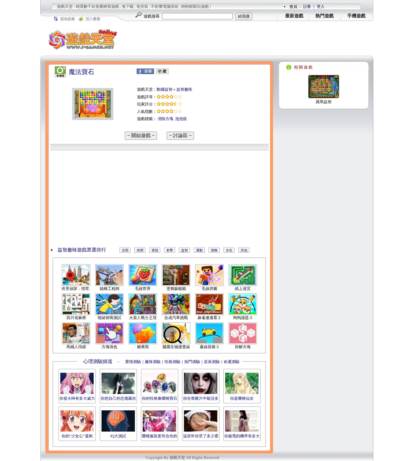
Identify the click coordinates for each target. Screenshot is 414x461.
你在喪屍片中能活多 (201, 398)
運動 (199, 250)
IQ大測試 (118, 436)
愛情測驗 (132, 361)
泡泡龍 (181, 118)
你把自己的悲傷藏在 (118, 398)
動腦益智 (164, 89)
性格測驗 (172, 361)
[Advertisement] (249, 39)
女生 (229, 250)
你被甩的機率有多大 (242, 436)
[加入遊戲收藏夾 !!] (162, 72)
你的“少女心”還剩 (77, 436)
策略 (214, 250)
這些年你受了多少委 (201, 436)
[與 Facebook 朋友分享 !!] (145, 72)
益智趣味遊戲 (72, 249)
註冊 (307, 6)
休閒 (140, 250)
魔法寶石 (81, 72)
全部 (125, 250)
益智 (184, 250)
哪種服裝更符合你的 (159, 436)
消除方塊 (165, 118)
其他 (244, 250)
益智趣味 (184, 89)
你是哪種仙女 (242, 398)
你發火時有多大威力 (77, 398)
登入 (321, 6)
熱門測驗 (192, 361)
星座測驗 (212, 361)
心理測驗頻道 (97, 361)
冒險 (155, 250)
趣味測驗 (153, 361)
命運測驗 (231, 361)
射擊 (169, 250)
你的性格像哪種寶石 (159, 398)
